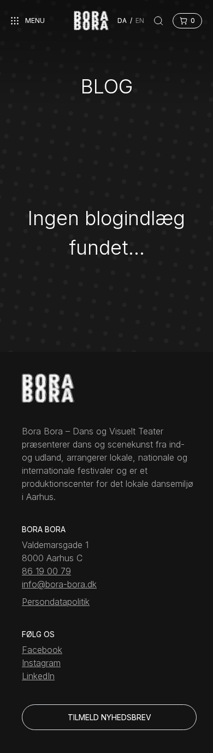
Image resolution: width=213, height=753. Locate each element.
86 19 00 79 (46, 571)
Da (122, 20)
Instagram (41, 662)
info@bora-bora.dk (59, 584)
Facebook (42, 649)
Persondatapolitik (56, 601)
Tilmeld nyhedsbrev (109, 717)
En (139, 20)
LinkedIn (38, 675)
